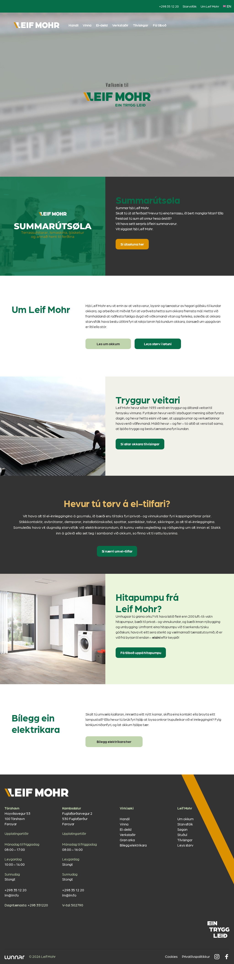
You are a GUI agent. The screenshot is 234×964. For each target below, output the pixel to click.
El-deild (102, 25)
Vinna (87, 25)
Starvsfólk (190, 6)
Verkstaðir (120, 25)
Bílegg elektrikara (133, 845)
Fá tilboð (159, 25)
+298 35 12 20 (169, 6)
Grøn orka (127, 840)
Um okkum (185, 819)
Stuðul (182, 834)
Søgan (182, 829)
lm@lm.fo (12, 895)
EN (229, 6)
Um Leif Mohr (210, 6)
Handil (73, 25)
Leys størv (185, 845)
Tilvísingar (140, 25)
